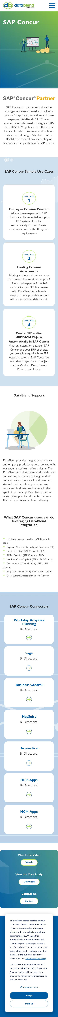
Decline (29, 1003)
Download (29, 881)
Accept (29, 995)
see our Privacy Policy (36, 958)
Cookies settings (29, 987)
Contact (29, 900)
